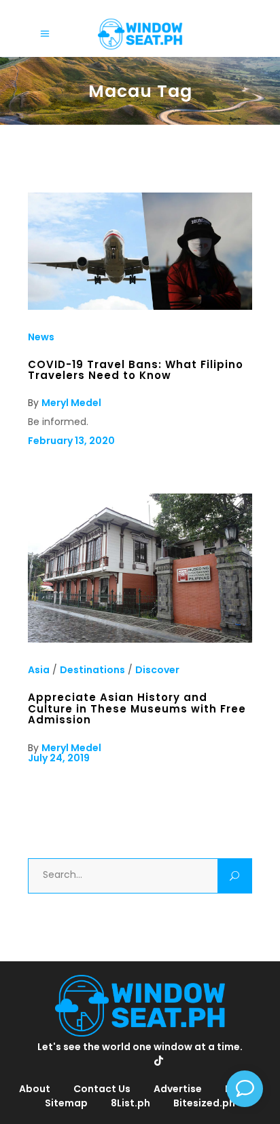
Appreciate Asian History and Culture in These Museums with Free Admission (137, 708)
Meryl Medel (71, 402)
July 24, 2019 (59, 758)
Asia (39, 670)
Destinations (92, 670)
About (34, 1089)
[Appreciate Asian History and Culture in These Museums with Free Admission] (140, 639)
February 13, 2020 (71, 440)
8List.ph (130, 1103)
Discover (157, 670)
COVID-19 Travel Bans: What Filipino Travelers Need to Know (135, 369)
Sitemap (66, 1103)
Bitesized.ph (204, 1103)
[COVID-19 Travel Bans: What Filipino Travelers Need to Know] (140, 306)
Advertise (178, 1089)
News (41, 337)
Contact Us (101, 1089)
